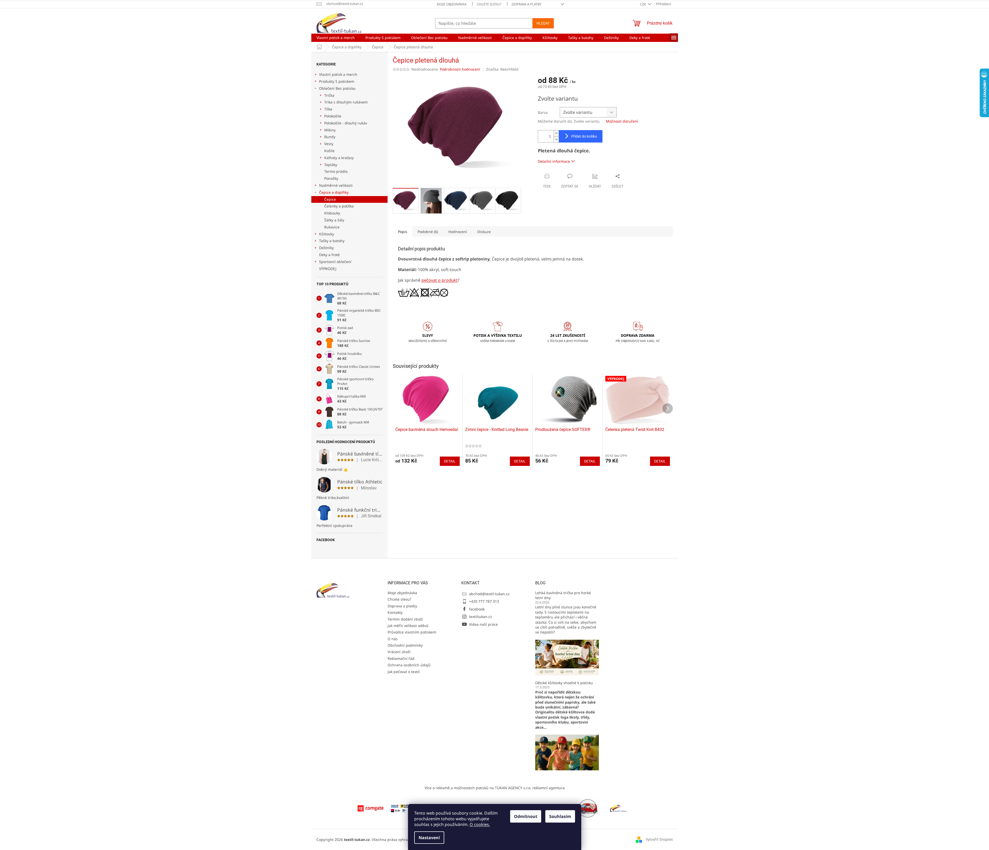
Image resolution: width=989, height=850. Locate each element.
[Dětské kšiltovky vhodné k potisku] (567, 752)
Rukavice (331, 227)
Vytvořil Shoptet (659, 839)
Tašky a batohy (331, 240)
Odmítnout (525, 816)
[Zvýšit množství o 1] (556, 133)
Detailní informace (554, 161)
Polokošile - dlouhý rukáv (345, 123)
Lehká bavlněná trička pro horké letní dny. (563, 595)
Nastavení (429, 837)
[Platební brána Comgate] (370, 808)
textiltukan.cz (480, 616)
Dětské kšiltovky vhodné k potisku (564, 682)
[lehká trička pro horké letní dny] (567, 657)
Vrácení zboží (399, 651)
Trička (329, 95)
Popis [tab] (402, 231)
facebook (477, 609)
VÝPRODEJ (327, 268)
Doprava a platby (526, 4)
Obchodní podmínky (405, 645)
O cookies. (480, 824)
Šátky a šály (334, 220)
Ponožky (331, 178)
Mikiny (330, 130)
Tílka (328, 109)
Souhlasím (560, 816)
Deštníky (326, 247)
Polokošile (332, 116)
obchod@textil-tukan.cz (489, 593)
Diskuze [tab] (484, 231)
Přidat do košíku (584, 136)
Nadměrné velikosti (336, 185)
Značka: (502, 69)
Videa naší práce (483, 624)
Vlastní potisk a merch (338, 74)
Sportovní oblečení (335, 261)
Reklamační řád (401, 658)
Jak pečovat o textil (404, 671)
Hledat (543, 23)
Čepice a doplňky (334, 192)
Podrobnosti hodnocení (460, 69)
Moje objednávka (451, 4)
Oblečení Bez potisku (337, 88)
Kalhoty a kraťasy (339, 157)
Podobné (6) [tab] (428, 231)
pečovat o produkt (439, 280)
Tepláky (330, 164)
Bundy (329, 136)
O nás (393, 638)
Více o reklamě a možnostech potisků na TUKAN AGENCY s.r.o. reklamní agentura (495, 787)
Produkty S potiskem (336, 81)
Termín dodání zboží (405, 619)
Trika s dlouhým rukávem (346, 102)
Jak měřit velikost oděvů (408, 625)
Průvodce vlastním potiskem (412, 632)
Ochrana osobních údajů (409, 664)
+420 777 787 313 (484, 601)
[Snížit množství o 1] (556, 139)
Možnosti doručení (622, 121)
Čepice (330, 199)
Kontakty (395, 612)
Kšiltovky (326, 234)
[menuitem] (335, 38)
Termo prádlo (336, 171)
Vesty (328, 143)
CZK (643, 4)
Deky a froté (329, 254)
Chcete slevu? (489, 4)
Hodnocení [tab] (457, 231)
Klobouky (332, 213)
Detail (450, 461)
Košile (329, 150)
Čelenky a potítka (339, 206)
